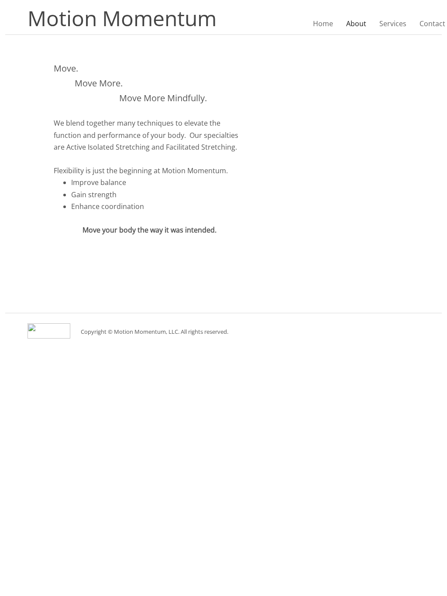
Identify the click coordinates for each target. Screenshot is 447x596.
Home (323, 23)
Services (392, 23)
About (356, 23)
